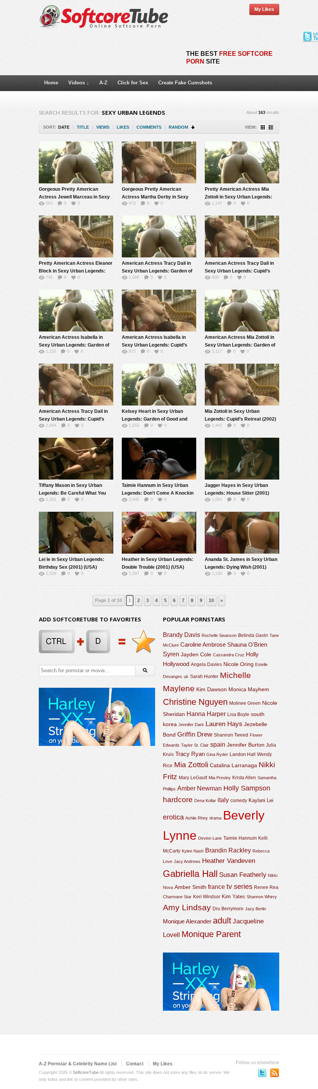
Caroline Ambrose (203, 644)
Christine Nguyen (195, 702)
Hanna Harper (206, 714)
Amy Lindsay (187, 907)
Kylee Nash (193, 851)
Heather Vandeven (228, 861)
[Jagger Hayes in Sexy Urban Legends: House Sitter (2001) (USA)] (242, 458)
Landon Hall (243, 754)
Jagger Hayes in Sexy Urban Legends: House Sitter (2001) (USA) (237, 493)
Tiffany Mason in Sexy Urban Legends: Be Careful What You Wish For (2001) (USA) (72, 493)
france (216, 886)
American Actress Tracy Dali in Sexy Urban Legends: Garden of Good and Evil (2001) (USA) (157, 271)
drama (215, 818)
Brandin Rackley (228, 850)
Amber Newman (199, 788)
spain (217, 744)
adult (222, 920)
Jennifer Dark (191, 724)
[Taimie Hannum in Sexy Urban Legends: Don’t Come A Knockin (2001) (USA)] (159, 458)
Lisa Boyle (238, 714)
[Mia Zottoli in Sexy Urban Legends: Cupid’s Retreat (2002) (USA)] (242, 384)
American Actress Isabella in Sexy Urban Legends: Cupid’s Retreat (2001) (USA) (154, 345)
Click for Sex (133, 83)
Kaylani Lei (261, 800)
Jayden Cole (196, 655)
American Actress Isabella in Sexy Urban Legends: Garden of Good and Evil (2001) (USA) (74, 345)
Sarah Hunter (204, 676)
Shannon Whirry (262, 896)
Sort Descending (193, 127)
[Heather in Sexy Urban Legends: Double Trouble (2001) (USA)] (159, 532)
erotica (173, 817)
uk (186, 676)
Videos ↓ (78, 83)
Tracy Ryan (190, 754)
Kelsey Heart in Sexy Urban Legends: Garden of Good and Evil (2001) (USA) (154, 419)
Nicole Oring (238, 664)
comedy (238, 800)
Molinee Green (245, 703)
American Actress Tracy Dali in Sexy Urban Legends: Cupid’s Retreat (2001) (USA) (239, 271)
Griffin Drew (194, 734)
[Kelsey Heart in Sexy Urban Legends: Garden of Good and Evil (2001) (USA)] (159, 384)
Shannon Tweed (231, 734)
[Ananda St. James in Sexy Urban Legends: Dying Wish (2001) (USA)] (242, 532)
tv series (239, 887)
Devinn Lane (210, 838)
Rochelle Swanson (219, 635)
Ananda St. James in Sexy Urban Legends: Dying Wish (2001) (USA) (241, 567)
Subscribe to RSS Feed (274, 1072)
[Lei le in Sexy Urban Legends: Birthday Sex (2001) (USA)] (76, 532)
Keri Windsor (206, 896)
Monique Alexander (187, 921)
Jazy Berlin (255, 908)
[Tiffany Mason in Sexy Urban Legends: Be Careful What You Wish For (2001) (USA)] (76, 458)
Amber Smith (190, 887)
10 (211, 600)
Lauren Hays (224, 724)
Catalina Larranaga (233, 765)
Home (51, 83)
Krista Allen (244, 777)
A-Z (103, 83)
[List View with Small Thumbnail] (271, 127)
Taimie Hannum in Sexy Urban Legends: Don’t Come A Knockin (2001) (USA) (158, 493)
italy (223, 799)
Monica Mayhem (248, 689)
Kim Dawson (211, 689)
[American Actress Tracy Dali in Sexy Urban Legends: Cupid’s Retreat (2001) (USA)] (242, 236)
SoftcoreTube (86, 1072)
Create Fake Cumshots (185, 83)
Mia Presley (220, 777)
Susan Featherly (242, 874)
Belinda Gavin (253, 635)
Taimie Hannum (240, 838)
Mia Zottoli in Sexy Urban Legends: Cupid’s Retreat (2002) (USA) (240, 419)
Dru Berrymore (228, 908)
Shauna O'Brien (247, 644)
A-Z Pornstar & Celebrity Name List (78, 1064)
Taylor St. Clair (195, 745)
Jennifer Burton (245, 745)
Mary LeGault (193, 777)
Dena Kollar (205, 800)
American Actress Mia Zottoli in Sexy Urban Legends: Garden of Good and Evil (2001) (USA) (240, 345)
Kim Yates (233, 896)
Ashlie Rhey (196, 818)
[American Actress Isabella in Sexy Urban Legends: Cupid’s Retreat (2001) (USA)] (159, 310)
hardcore (178, 800)
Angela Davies (206, 664)
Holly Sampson (246, 788)
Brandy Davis (181, 635)
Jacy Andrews (187, 861)
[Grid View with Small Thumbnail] (263, 127)
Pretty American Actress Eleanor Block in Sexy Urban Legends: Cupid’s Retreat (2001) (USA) (75, 271)
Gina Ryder (217, 754)
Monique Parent (211, 934)
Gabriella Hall (190, 873)
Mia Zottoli (191, 765)
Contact (134, 1064)
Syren (171, 654)
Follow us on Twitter (262, 1072)
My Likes (264, 9)
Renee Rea (266, 887)
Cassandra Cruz (228, 654)
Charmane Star (177, 896)
